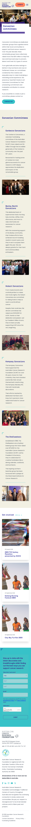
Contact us (8, 101)
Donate (20, 5)
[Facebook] (2, 783)
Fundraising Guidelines (8, 820)
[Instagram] (8, 783)
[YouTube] (12, 783)
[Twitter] (15, 783)
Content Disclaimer (8, 818)
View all (17, 515)
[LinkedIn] (5, 783)
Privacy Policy (20, 818)
